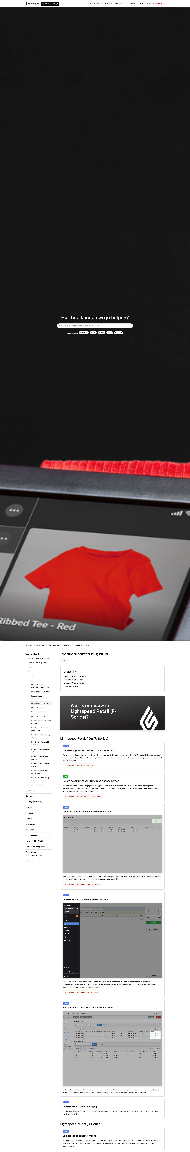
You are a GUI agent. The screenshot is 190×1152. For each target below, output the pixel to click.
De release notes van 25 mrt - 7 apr (40, 743)
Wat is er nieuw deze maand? (38, 658)
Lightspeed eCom (32, 835)
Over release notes (35, 785)
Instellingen (30, 824)
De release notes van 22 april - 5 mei (40, 729)
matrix (110, 332)
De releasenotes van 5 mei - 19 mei (41, 722)
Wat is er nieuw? (93, 3)
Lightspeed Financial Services (74, 683)
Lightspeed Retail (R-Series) (35, 645)
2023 (87, 645)
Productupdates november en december (40, 686)
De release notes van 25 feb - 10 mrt (40, 758)
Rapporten (29, 830)
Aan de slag (30, 791)
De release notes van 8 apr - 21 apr (41, 736)
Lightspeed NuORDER (34, 841)
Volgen (64, 660)
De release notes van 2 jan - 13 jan (41, 779)
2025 (32, 671)
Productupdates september (37, 697)
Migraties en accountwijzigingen (33, 853)
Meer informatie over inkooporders (77, 765)
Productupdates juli (38, 707)
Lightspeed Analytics (71, 686)
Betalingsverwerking (33, 802)
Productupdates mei (38, 716)
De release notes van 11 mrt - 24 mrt (40, 750)
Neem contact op (131, 3)
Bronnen (118, 3)
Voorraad (29, 813)
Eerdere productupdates (72, 645)
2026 (32, 667)
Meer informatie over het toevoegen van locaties (82, 884)
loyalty (93, 332)
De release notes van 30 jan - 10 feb (40, 772)
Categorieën (106, 3)
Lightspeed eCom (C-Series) (73, 679)
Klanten (28, 819)
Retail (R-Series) (51, 4)
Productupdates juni (38, 712)
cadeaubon (84, 332)
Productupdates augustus (40, 703)
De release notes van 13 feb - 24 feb (40, 765)
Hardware (29, 796)
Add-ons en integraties (35, 847)
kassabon (118, 332)
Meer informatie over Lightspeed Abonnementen (82, 796)
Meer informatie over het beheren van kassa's (81, 992)
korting (101, 332)
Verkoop (28, 807)
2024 (32, 676)
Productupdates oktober (40, 691)
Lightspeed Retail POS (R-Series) (75, 676)
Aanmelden (158, 3)
